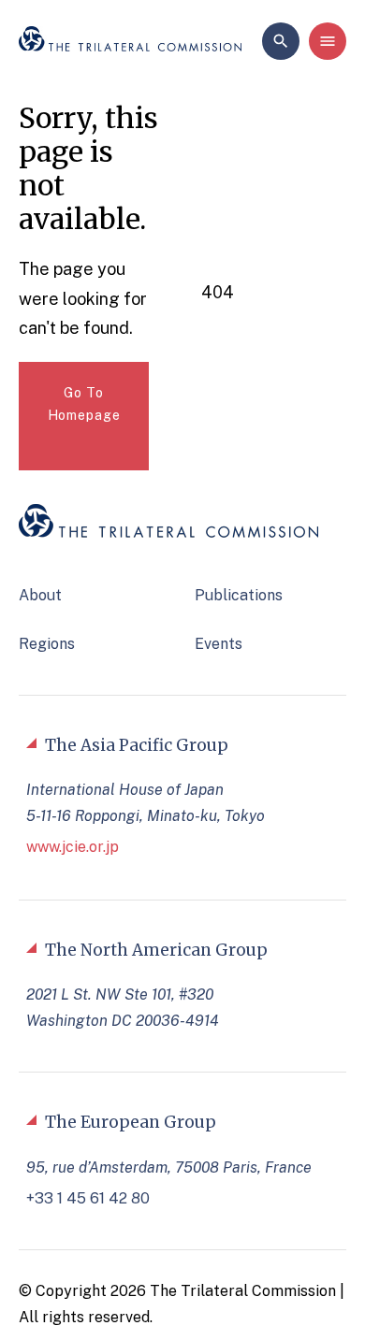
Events (218, 644)
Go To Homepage (84, 404)
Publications (239, 595)
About (40, 595)
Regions (47, 644)
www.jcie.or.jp (72, 847)
